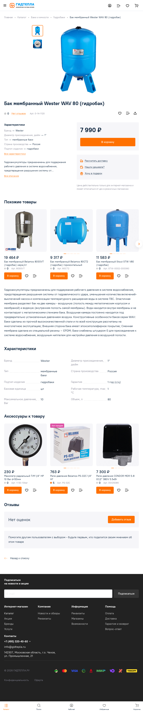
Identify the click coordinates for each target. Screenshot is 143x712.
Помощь (110, 606)
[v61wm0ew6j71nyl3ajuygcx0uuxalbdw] (78, 59)
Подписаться (126, 593)
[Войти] (109, 5)
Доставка (111, 618)
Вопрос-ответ (113, 629)
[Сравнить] (127, 113)
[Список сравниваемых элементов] (118, 5)
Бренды (9, 623)
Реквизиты (44, 618)
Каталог (9, 613)
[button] (138, 243)
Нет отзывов (19, 113)
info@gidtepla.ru (15, 646)
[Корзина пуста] (136, 5)
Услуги (8, 629)
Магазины (78, 618)
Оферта (38, 680)
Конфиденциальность (16, 680)
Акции (8, 618)
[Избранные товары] (127, 5)
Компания (44, 606)
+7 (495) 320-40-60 (16, 641)
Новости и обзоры (49, 613)
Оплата (109, 613)
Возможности (80, 623)
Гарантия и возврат (117, 623)
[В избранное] (119, 113)
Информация (80, 606)
